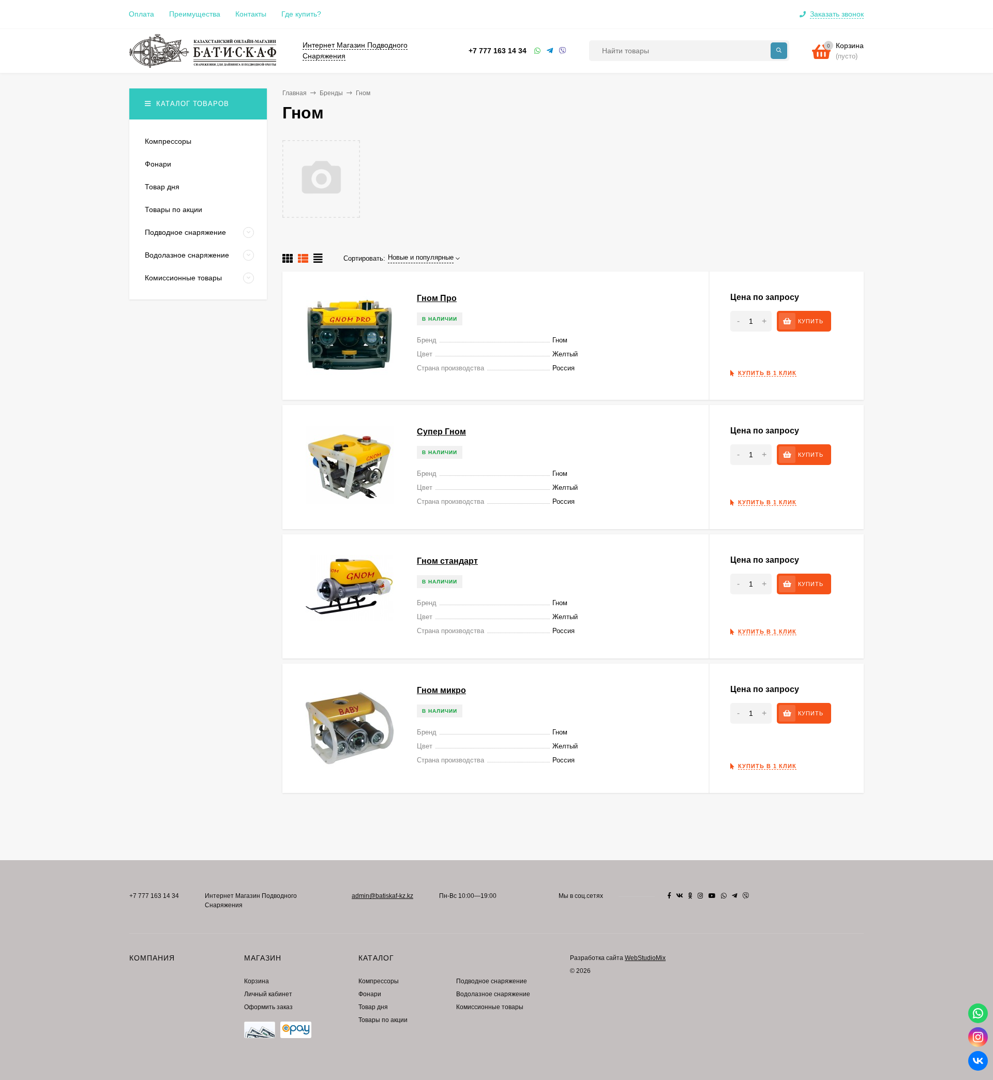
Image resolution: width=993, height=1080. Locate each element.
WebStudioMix (645, 958)
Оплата (141, 14)
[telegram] (735, 895)
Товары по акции (383, 1020)
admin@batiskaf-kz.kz (382, 895)
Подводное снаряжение (491, 981)
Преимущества (194, 14)
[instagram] (700, 895)
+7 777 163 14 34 (497, 51)
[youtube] (712, 895)
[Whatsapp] (537, 51)
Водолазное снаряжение (493, 994)
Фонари (369, 994)
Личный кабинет (268, 994)
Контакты (250, 14)
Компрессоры (378, 981)
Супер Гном (441, 431)
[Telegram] (550, 51)
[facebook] (669, 895)
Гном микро (441, 690)
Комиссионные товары (489, 1007)
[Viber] (562, 51)
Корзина (256, 981)
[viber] (746, 895)
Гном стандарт (447, 561)
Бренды (331, 93)
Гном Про (437, 298)
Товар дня (373, 1007)
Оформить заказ (268, 1007)
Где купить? (301, 14)
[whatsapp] (724, 895)
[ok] (690, 895)
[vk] (679, 895)
